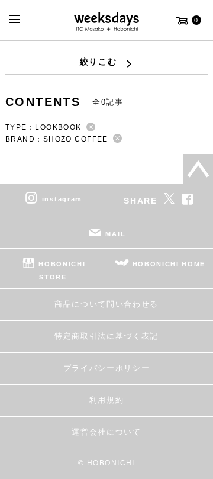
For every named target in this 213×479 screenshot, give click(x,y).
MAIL (115, 233)
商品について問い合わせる (106, 304)
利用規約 (106, 400)
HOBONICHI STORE (61, 271)
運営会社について (106, 431)
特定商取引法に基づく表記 (106, 336)
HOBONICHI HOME (169, 264)
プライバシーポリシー (106, 368)
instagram (62, 198)
